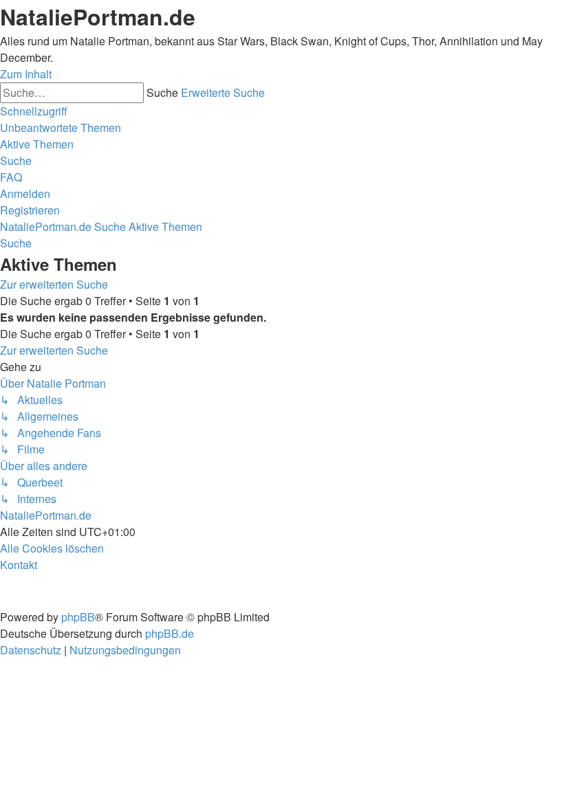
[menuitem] (60, 127)
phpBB (78, 617)
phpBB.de (169, 633)
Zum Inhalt (26, 74)
